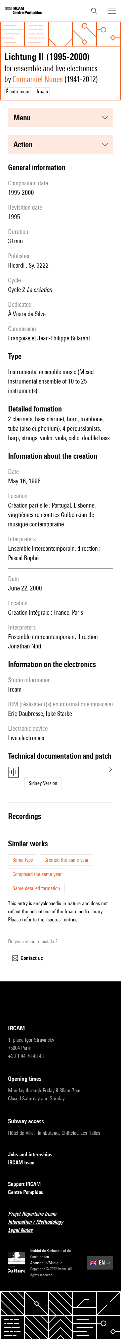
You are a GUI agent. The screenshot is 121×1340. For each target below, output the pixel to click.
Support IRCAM (24, 1184)
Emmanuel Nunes (38, 79)
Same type (22, 860)
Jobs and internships (30, 1154)
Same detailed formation (36, 888)
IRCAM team (21, 1162)
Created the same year (66, 860)
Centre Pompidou (26, 1192)
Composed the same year (37, 874)
